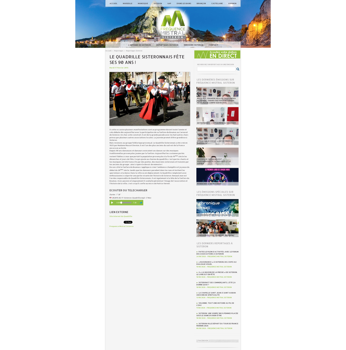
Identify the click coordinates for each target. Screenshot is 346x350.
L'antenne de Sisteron (139, 45)
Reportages (118, 51)
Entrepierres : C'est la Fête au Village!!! (216, 123)
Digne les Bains (184, 3)
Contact (213, 45)
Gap (169, 3)
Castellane (217, 3)
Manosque (143, 3)
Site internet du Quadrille (120, 216)
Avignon (232, 3)
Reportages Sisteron (167, 45)
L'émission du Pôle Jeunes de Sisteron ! (215, 235)
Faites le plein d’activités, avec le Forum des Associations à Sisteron (217, 253)
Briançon (201, 3)
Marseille (128, 3)
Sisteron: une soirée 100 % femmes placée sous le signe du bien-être (217, 314)
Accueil (114, 3)
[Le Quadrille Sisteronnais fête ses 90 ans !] (149, 73)
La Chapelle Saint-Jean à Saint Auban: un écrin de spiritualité (216, 294)
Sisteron (158, 3)
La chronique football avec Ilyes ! (214, 215)
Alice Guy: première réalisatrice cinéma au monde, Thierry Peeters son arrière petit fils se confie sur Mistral (216, 100)
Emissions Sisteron (194, 45)
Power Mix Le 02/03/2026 (209, 184)
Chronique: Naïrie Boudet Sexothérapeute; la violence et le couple (214, 161)
